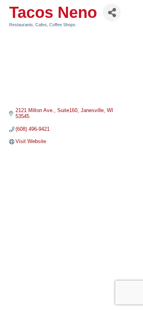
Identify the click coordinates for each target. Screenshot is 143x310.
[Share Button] (112, 12)
